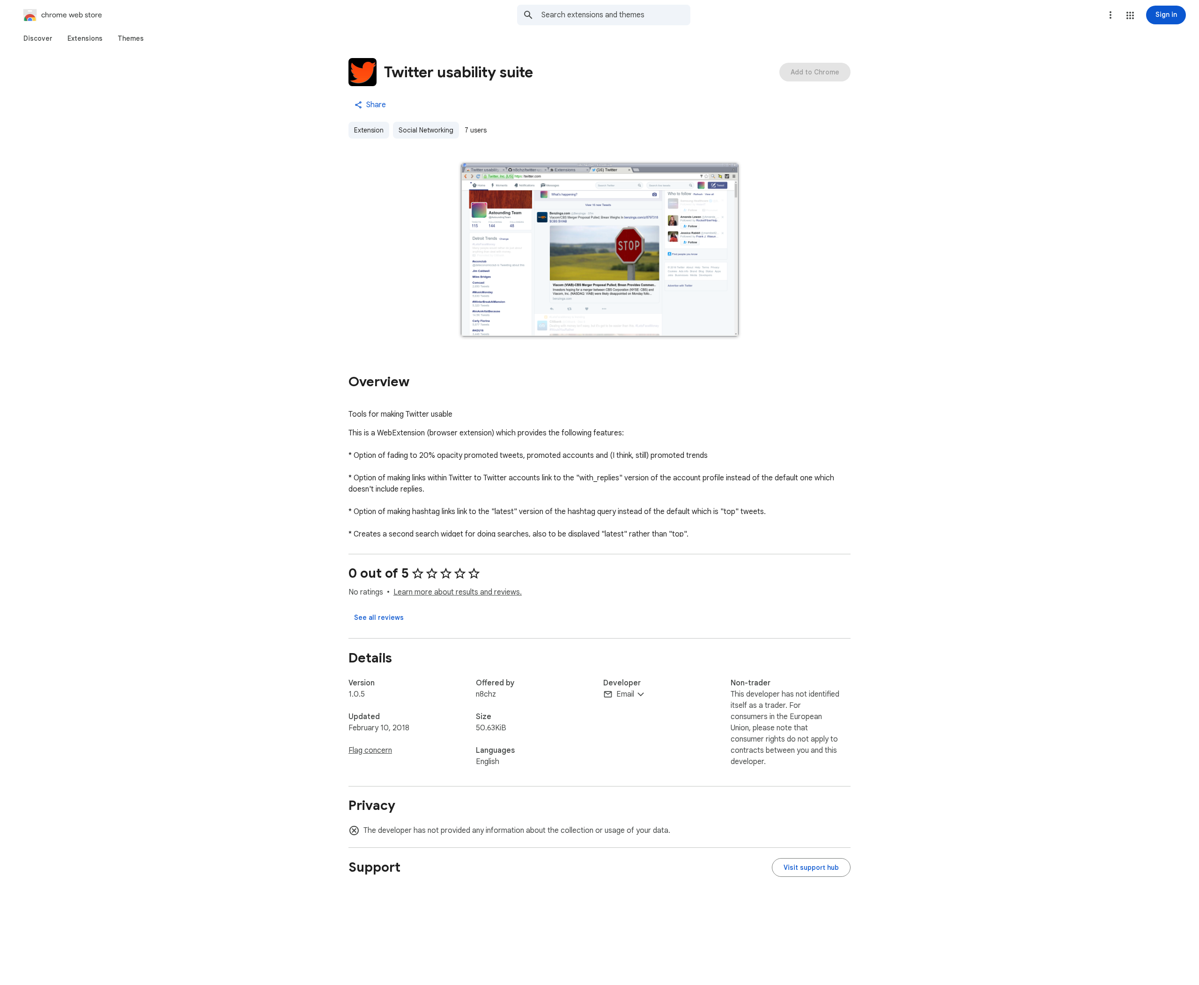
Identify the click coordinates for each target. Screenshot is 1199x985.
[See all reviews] (378, 617)
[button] (1130, 15)
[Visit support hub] (811, 867)
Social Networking (426, 130)
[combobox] (615, 15)
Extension (369, 130)
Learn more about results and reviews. (457, 592)
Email (625, 694)
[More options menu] (1110, 15)
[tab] (38, 38)
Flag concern (370, 750)
